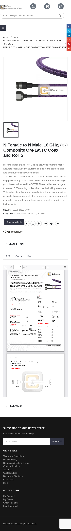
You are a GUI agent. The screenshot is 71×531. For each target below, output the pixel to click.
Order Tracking (10, 503)
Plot (29, 256)
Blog (5, 483)
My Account (9, 496)
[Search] (59, 15)
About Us (7, 469)
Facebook (27, 223)
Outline (19, 256)
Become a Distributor (13, 476)
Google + (45, 223)
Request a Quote (14, 222)
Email (57, 223)
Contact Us (8, 479)
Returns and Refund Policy (16, 463)
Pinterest (51, 223)
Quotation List (10, 473)
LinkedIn (39, 223)
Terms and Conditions (13, 456)
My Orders (8, 499)
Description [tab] (16, 244)
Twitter (33, 223)
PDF (8, 256)
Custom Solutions (11, 466)
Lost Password (10, 506)
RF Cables (41, 214)
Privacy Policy (10, 459)
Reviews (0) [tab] (15, 406)
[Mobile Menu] (3, 28)
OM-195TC (31, 214)
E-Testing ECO (20, 214)
